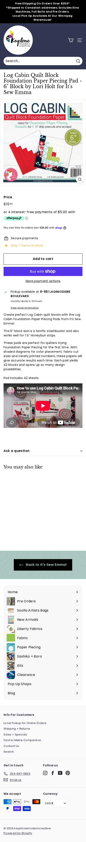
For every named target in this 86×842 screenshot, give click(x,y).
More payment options (43, 281)
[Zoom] (80, 179)
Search (9, 752)
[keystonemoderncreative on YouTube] (60, 773)
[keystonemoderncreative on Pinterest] (68, 773)
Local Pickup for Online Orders (25, 723)
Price (8, 197)
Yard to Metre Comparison (22, 740)
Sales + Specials (15, 734)
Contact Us (11, 746)
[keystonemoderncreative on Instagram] (45, 773)
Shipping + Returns (17, 729)
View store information (25, 307)
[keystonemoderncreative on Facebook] (53, 773)
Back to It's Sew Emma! (46, 564)
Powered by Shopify (18, 833)
